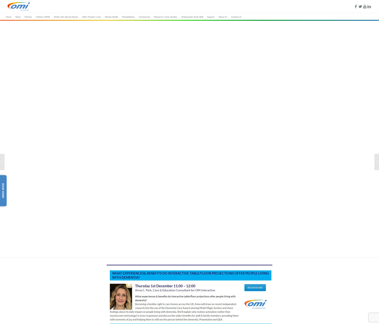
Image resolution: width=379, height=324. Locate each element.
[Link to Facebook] (356, 6)
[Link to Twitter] (360, 6)
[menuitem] (8, 17)
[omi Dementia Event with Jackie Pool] (376, 162)
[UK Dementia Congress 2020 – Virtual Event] (2, 162)
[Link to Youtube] (365, 6)
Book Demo (3, 190)
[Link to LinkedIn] (369, 6)
